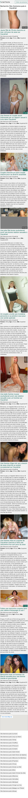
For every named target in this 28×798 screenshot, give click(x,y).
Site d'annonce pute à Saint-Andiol (10, 752)
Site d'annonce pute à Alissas (8, 791)
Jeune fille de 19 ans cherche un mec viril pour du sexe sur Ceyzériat (12, 32)
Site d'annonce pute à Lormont (8, 733)
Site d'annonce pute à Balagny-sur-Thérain (12, 788)
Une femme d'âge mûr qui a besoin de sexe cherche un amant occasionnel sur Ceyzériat (13, 465)
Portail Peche (5, 2)
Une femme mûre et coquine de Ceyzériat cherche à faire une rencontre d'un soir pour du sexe (13, 542)
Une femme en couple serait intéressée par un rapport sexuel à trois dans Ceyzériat (13, 117)
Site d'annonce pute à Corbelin (8, 749)
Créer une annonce (21, 2)
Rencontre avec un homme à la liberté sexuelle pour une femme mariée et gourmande (12, 676)
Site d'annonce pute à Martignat (9, 782)
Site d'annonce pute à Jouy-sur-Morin (10, 736)
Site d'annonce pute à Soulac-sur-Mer (10, 767)
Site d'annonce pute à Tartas (8, 739)
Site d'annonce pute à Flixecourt (9, 746)
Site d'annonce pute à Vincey (8, 764)
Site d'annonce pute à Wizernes (9, 776)
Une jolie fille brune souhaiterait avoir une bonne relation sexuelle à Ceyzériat (13, 232)
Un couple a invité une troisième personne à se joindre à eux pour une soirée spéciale (13, 316)
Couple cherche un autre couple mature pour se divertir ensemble (13, 173)
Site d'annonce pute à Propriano (9, 761)
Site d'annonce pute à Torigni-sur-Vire (11, 785)
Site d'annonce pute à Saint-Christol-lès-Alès (13, 773)
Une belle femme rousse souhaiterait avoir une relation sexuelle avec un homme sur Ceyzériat (12, 397)
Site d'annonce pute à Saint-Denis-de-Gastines (13, 755)
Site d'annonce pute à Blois (7, 770)
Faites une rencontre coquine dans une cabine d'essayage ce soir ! (13, 609)
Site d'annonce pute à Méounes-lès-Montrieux (13, 758)
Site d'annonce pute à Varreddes (9, 779)
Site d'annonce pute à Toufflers (9, 743)
